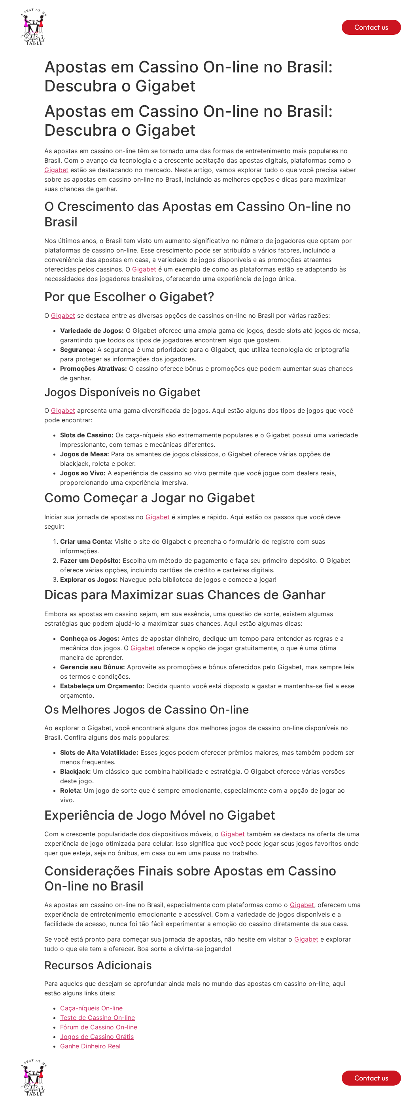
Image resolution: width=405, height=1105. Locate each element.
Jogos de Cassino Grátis (97, 1036)
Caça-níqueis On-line (91, 1008)
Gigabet (56, 170)
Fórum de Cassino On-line (98, 1027)
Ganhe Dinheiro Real (90, 1046)
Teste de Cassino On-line (97, 1017)
